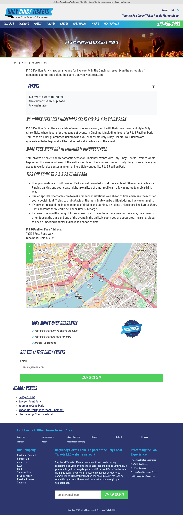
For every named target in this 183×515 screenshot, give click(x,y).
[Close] (132, 34)
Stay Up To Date (113, 73)
